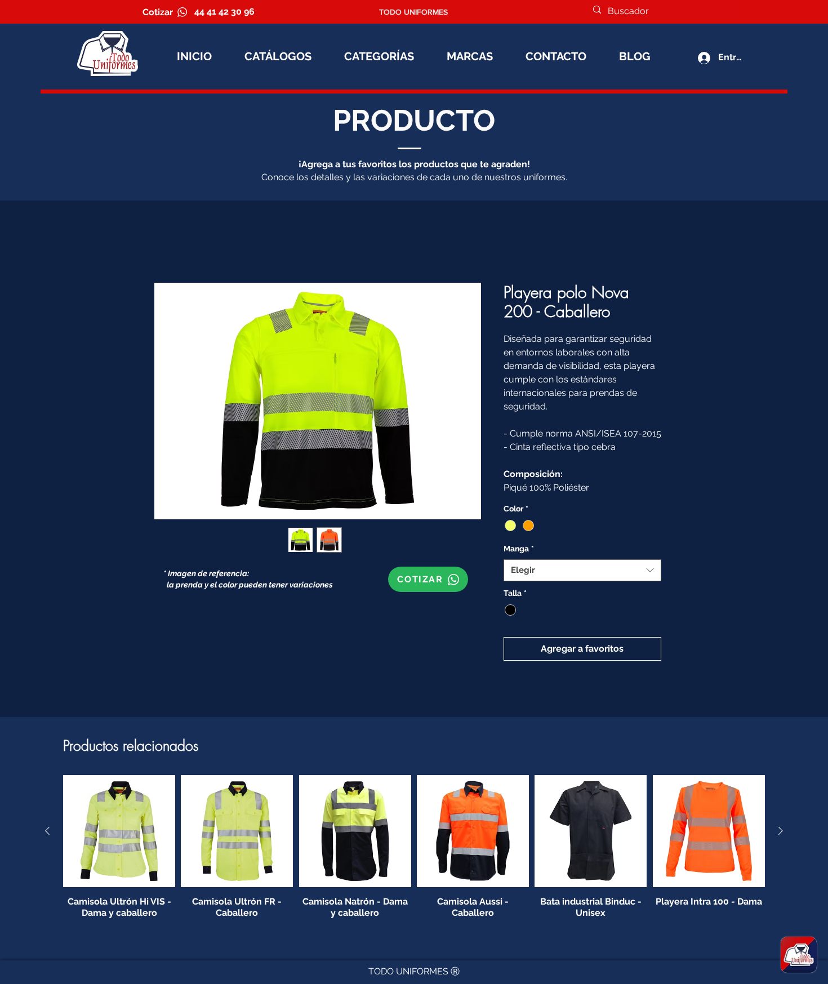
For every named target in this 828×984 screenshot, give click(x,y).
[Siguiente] (780, 832)
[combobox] (582, 572)
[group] (414, 848)
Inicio (166, 243)
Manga (519, 550)
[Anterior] (47, 832)
